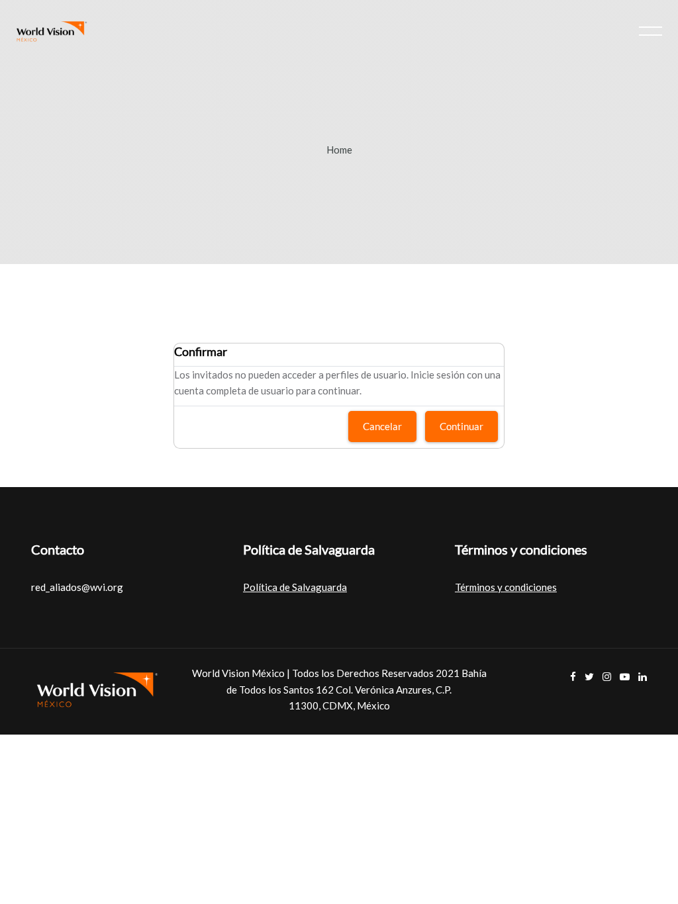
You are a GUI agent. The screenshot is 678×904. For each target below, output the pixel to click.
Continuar (461, 426)
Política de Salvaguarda (295, 587)
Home (339, 150)
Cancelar (382, 426)
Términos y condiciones (506, 587)
